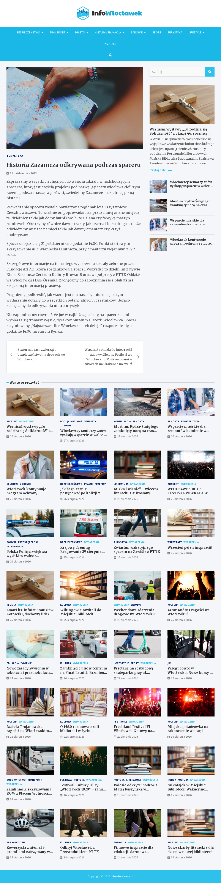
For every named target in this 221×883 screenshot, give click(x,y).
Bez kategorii (15, 842)
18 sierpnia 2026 (181, 736)
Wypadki (136, 604)
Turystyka (175, 32)
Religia (11, 604)
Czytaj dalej (158, 170)
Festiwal (66, 779)
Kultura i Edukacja (108, 32)
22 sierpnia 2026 (127, 678)
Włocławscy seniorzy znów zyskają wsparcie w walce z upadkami (191, 186)
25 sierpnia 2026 (74, 557)
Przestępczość (28, 542)
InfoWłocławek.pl (122, 876)
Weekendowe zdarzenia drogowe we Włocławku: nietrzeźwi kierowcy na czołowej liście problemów (136, 616)
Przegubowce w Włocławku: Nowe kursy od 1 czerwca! (190, 672)
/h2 (169, 663)
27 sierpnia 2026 (20, 436)
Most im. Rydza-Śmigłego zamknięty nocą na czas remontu (190, 205)
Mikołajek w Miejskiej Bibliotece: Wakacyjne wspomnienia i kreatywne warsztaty (190, 791)
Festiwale (120, 721)
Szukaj (210, 72)
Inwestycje (121, 663)
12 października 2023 (23, 173)
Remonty (138, 421)
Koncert (173, 483)
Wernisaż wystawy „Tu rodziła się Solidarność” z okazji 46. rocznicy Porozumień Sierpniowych (179, 133)
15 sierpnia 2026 (127, 795)
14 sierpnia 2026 (74, 857)
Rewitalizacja (190, 421)
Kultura (11, 421)
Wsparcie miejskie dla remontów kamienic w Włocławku (187, 224)
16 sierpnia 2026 (74, 795)
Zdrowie (137, 32)
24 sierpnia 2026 (20, 678)
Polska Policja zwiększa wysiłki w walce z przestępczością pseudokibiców (26, 558)
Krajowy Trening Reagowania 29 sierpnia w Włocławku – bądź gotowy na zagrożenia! (82, 553)
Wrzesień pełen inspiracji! (189, 547)
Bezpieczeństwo (28, 32)
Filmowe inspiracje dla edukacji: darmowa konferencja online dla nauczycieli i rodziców (133, 853)
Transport (57, 32)
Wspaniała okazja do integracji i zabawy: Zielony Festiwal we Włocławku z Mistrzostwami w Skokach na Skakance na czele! (108, 357)
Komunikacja (122, 421)
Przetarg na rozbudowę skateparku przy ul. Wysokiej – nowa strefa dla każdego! (137, 674)
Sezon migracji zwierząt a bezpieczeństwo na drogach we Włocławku (41, 354)
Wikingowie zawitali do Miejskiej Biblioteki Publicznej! (80, 614)
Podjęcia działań (71, 421)
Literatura (121, 483)
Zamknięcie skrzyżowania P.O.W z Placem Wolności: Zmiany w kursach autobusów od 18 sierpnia (28, 795)
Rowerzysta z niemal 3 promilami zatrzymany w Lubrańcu (28, 851)
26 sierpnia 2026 (181, 436)
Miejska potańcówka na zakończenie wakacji (187, 729)
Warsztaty (174, 542)
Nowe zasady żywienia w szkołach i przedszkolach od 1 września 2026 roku (28, 672)
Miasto (80, 32)
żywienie (26, 663)
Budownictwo (16, 779)
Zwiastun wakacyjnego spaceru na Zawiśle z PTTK (137, 549)
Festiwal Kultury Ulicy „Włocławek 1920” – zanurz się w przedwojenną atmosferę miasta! (83, 791)
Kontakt (111, 44)
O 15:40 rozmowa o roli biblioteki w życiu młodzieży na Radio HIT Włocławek (81, 733)
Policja (11, 542)
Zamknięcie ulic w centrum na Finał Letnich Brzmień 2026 (83, 672)
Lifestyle (195, 32)
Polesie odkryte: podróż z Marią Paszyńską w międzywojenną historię (135, 789)
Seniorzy (90, 421)
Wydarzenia (26, 421)
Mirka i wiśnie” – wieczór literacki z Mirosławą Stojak (136, 493)
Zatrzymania (14, 546)
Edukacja (12, 663)
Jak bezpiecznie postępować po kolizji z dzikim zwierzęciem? (80, 493)
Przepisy (100, 483)
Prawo (88, 483)
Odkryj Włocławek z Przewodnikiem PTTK (79, 849)
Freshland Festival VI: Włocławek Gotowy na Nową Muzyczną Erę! (133, 731)
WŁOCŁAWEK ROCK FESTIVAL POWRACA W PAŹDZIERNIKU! (187, 493)
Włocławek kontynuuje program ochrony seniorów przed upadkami (191, 243)
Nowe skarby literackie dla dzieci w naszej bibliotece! (190, 849)
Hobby (171, 779)
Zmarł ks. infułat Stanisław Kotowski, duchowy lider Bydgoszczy (29, 614)
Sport (156, 32)
